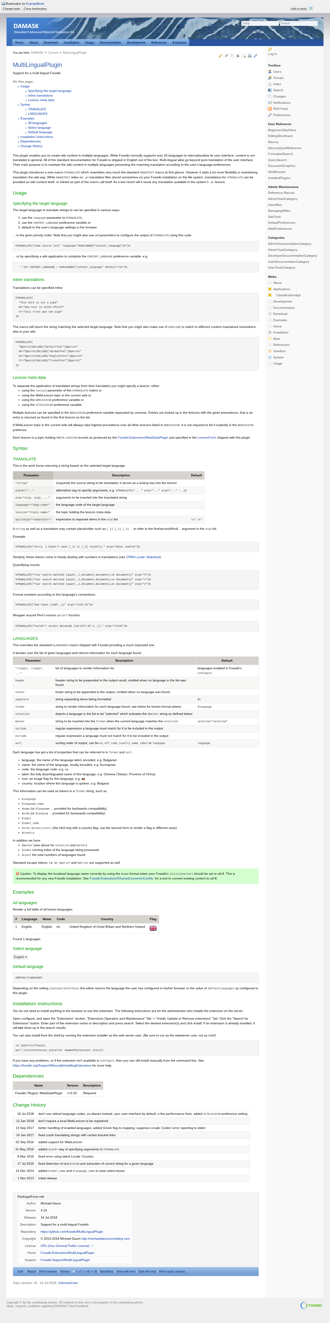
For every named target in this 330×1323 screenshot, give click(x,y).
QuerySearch (277, 160)
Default (196, 475)
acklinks (106, 1271)
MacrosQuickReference (284, 148)
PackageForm (28, 1196)
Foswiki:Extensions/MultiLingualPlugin (67, 1253)
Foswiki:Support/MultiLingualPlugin (65, 1260)
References (159, 42)
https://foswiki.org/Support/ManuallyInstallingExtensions (52, 1065)
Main (276, 338)
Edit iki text (147, 1271)
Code (61, 919)
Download (51, 42)
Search (277, 90)
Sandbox (279, 351)
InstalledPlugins (279, 178)
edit (41, 1196)
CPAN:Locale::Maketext (143, 557)
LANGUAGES (37, 113)
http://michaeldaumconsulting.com (105, 1238)
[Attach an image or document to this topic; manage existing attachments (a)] (226, 56)
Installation (71, 42)
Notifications (281, 102)
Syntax (25, 104)
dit (21, 1271)
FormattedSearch (280, 154)
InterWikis (275, 205)
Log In (272, 54)
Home (19, 42)
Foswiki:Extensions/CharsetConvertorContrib (121, 878)
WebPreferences (280, 228)
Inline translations (40, 95)
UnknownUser (68, 1283)
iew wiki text (126, 1271)
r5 (95, 1271)
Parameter (31, 475)
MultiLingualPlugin (74, 52)
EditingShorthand (280, 136)
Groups (278, 78)
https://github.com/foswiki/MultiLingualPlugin (72, 1231)
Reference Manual (281, 192)
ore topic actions (172, 1271)
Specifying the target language (49, 91)
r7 (80, 1271)
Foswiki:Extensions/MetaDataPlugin (143, 437)
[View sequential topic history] (232, 56)
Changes (279, 96)
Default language (40, 132)
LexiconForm (207, 437)
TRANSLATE (37, 109)
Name (47, 919)
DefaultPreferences (281, 222)
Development (136, 42)
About (33, 42)
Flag (153, 919)
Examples (179, 42)
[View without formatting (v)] (237, 56)
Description (121, 475)
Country (107, 919)
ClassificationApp (288, 295)
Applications (281, 289)
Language (29, 919)
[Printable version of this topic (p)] (249, 56)
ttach (31, 1271)
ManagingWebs (279, 210)
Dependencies (30, 141)
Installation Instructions (36, 137)
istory (65, 1271)
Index (276, 84)
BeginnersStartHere (282, 130)
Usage (89, 42)
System (53, 52)
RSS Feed (280, 108)
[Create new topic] (243, 56)
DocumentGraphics (281, 166)
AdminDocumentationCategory (290, 243)
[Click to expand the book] (311, 8)
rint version (48, 1271)
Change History (31, 146)
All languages (37, 123)
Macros (273, 142)
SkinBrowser (277, 172)
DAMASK (37, 52)
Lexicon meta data (41, 100)
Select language (39, 127)
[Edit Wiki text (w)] (220, 56)
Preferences (281, 115)
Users (277, 71)
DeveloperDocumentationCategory (292, 255)
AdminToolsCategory (282, 199)
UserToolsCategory (281, 267)
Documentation (110, 42)
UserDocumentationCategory (288, 261)
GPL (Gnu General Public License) (65, 1246)
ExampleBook (35, 3)
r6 (88, 1271)
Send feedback (79, 1306)
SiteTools (274, 217)
